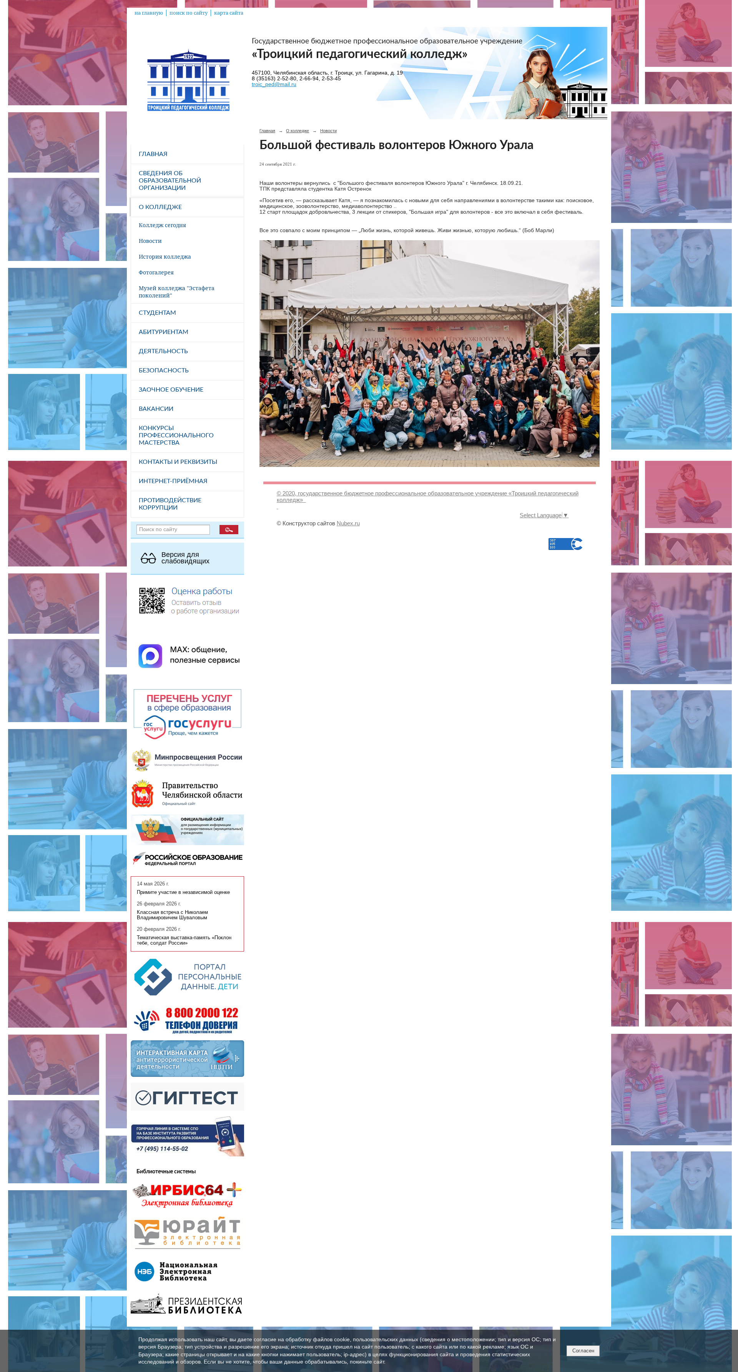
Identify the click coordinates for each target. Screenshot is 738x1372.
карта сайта (228, 13)
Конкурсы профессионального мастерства (176, 435)
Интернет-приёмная (173, 481)
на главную (149, 13)
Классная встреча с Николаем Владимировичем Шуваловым (172, 915)
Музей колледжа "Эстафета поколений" (176, 291)
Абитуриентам (163, 332)
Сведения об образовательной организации (170, 180)
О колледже (160, 207)
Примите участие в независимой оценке (183, 892)
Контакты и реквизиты (178, 462)
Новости (150, 240)
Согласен (583, 1351)
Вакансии (156, 409)
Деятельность (163, 351)
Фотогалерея (156, 272)
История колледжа (165, 256)
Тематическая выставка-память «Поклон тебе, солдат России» (184, 940)
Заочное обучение (171, 390)
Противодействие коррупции (170, 504)
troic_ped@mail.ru (274, 84)
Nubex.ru (348, 523)
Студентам (157, 313)
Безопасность (164, 370)
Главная (153, 154)
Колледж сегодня (162, 225)
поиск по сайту (189, 13)
